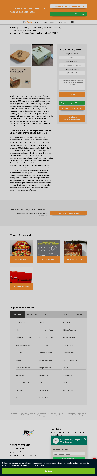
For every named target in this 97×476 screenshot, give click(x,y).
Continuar (48, 471)
